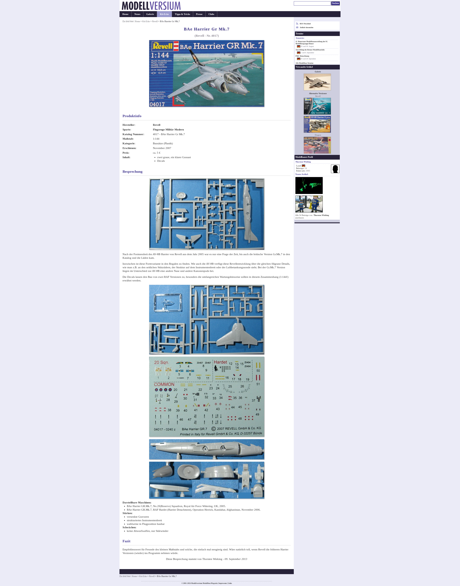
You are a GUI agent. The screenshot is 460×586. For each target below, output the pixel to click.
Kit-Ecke (164, 14)
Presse (199, 14)
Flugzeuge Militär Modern (168, 129)
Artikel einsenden (306, 27)
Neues (137, 14)
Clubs (211, 14)
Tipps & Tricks (182, 14)
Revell (155, 21)
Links (230, 583)
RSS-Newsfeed (305, 24)
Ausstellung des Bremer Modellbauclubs (310, 50)
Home (125, 14)
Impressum (222, 583)
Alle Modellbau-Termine (304, 63)
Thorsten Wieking (321, 215)
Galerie (150, 14)
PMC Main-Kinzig (302, 56)
